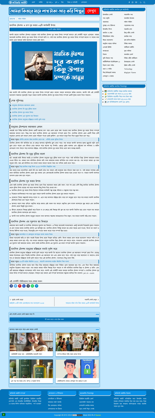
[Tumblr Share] (28, 286)
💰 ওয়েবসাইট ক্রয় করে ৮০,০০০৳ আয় (117, 94)
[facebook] (129, 2)
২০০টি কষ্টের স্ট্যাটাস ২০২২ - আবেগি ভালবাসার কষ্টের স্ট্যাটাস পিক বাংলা (44, 261)
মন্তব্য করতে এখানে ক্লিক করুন (55, 319)
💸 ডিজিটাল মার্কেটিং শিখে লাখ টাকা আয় (118, 96)
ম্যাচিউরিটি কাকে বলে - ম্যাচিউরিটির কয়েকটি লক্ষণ (26, 354)
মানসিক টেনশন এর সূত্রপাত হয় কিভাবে (25, 116)
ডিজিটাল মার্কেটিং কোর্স (86, 399)
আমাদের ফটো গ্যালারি (54, 402)
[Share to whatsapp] (32, 286)
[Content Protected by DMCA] (77, 415)
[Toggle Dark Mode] (140, 2)
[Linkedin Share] (24, 286)
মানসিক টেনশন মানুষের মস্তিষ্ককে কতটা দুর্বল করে (28, 119)
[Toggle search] (144, 2)
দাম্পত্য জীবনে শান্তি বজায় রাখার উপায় (69, 354)
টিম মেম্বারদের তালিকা (54, 405)
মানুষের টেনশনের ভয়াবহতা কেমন (23, 105)
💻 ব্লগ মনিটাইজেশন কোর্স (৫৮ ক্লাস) (116, 102)
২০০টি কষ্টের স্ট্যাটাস (54, 29)
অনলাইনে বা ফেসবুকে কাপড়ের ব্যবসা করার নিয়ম (36, 234)
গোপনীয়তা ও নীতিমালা (55, 399)
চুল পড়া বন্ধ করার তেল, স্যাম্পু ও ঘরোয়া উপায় (25, 381)
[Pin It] (19, 286)
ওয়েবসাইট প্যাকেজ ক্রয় (86, 402)
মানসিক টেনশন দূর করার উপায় (22, 112)
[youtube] (136, 2)
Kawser (98, 415)
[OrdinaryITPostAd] (54, 11)
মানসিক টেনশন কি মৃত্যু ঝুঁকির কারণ (24, 109)
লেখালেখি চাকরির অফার (86, 405)
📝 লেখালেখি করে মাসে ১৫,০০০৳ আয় (117, 99)
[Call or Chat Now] (3, 414)
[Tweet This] (15, 286)
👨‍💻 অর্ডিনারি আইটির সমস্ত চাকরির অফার (118, 91)
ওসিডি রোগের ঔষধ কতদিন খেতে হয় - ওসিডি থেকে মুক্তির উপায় (41, 139)
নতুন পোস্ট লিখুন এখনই (86, 409)
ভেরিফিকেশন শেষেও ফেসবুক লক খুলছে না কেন (72, 381)
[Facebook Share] (11, 286)
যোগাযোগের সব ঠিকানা (55, 409)
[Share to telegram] (36, 286)
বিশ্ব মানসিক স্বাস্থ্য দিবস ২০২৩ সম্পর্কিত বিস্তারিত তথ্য (37, 166)
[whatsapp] (132, 2)
